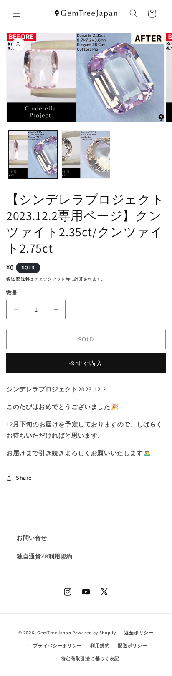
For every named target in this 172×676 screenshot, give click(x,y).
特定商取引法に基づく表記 (90, 658)
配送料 (23, 279)
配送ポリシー (132, 645)
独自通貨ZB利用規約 (45, 556)
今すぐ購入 (86, 363)
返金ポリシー (138, 633)
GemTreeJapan (54, 633)
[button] (17, 13)
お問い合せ (32, 537)
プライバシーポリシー (57, 645)
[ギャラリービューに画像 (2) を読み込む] (85, 154)
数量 (12, 292)
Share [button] (24, 477)
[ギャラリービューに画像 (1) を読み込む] (32, 154)
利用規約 (100, 645)
